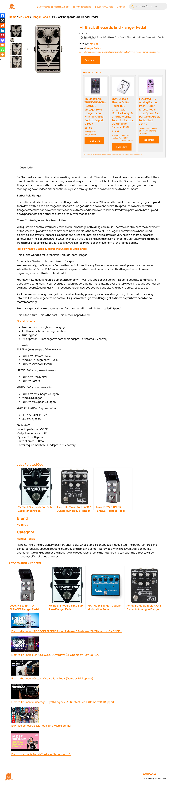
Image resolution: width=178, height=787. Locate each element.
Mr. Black (24, 17)
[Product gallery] (48, 49)
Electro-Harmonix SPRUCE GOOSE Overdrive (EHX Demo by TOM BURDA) (55, 655)
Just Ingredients (83, 7)
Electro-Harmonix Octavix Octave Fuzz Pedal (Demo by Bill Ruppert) (52, 678)
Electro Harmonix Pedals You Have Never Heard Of (41, 754)
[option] (12, 40)
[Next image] (69, 48)
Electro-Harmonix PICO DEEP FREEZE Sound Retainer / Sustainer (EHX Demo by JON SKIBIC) (66, 631)
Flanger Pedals (41, 17)
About (122, 7)
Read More (90, 60)
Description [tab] (26, 167)
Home (12, 17)
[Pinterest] (2, 35)
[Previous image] (27, 48)
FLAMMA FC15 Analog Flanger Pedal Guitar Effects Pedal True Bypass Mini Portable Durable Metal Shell (149, 109)
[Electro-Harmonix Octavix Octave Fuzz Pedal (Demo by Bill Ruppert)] (25, 668)
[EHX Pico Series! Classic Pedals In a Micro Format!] (25, 715)
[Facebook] (2, 15)
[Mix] (2, 45)
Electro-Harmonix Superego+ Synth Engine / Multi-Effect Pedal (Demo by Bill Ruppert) (63, 702)
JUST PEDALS (149, 773)
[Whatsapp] (2, 49)
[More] (2, 54)
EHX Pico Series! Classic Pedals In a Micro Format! (41, 725)
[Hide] (1, 59)
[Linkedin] (2, 30)
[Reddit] (2, 25)
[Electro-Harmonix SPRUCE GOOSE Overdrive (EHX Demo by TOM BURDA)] (25, 644)
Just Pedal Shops (62, 7)
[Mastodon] (2, 40)
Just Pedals (44, 7)
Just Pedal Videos (105, 7)
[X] (2, 20)
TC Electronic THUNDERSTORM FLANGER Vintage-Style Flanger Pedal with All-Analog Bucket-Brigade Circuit (95, 111)
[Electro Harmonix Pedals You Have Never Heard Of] (25, 741)
